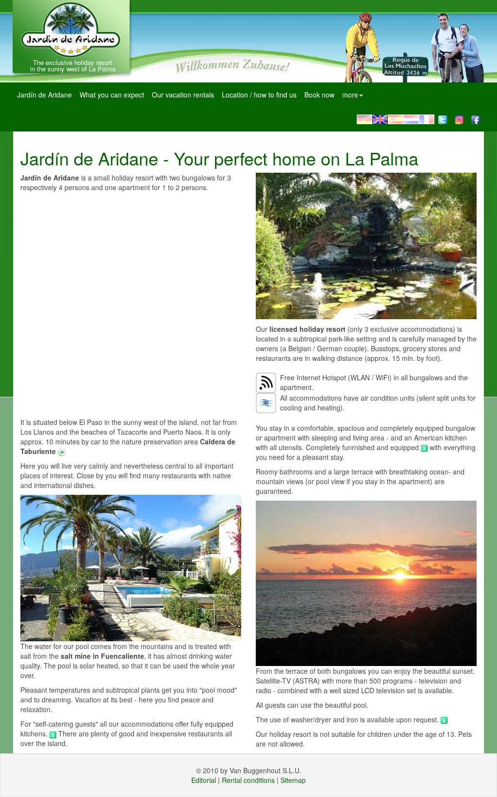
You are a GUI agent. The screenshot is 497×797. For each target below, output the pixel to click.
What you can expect (112, 94)
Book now (319, 94)
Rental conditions (248, 780)
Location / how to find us (259, 94)
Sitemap (293, 780)
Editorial (203, 780)
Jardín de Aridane (44, 94)
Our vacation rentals (183, 94)
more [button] (350, 94)
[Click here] (54, 733)
